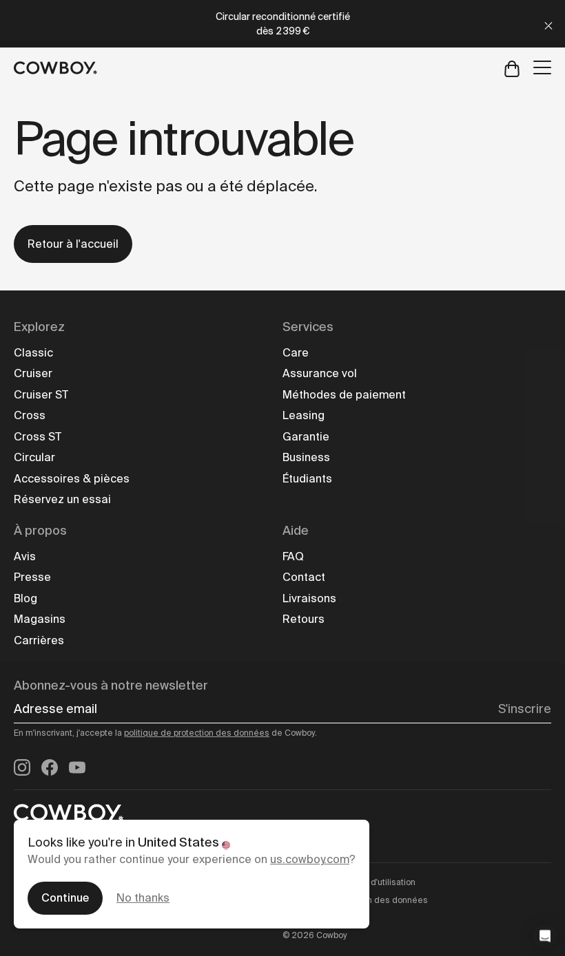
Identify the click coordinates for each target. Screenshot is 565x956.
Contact (303, 577)
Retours (303, 619)
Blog (25, 598)
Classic (33, 353)
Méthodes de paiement (344, 394)
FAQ (293, 556)
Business (306, 457)
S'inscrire (524, 709)
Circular (34, 457)
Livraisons (309, 598)
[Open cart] (512, 68)
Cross (29, 415)
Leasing (303, 415)
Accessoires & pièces (72, 478)
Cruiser (33, 373)
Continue (65, 898)
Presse (32, 577)
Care (295, 353)
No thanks (143, 898)
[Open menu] (542, 67)
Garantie (305, 436)
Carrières (39, 640)
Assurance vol (319, 373)
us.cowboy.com (309, 859)
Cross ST (37, 436)
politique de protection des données (196, 733)
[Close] (548, 23)
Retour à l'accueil (73, 244)
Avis (25, 556)
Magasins (39, 619)
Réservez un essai (62, 499)
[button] (545, 936)
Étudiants (307, 478)
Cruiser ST (41, 394)
